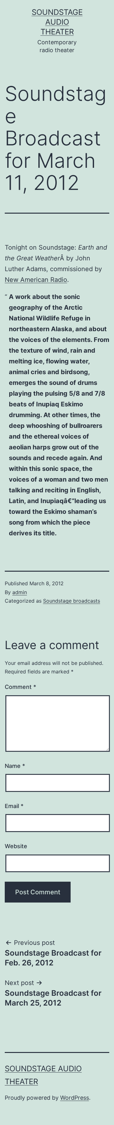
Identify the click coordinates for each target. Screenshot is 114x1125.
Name (15, 766)
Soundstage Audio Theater (57, 22)
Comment (20, 687)
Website (16, 846)
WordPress (74, 1097)
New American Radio (36, 279)
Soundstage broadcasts (71, 601)
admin (19, 592)
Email (14, 806)
